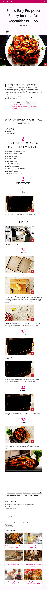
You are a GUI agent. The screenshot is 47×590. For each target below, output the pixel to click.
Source (6, 473)
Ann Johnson (12, 31)
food (23, 5)
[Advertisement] (23, 74)
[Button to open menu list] (44, 1)
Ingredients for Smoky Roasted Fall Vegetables (23, 106)
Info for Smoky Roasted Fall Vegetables (21, 105)
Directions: (14, 108)
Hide (28, 102)
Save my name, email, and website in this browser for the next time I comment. (23, 522)
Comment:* (7, 506)
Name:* (6, 516)
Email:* (6, 520)
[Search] (41, 1)
